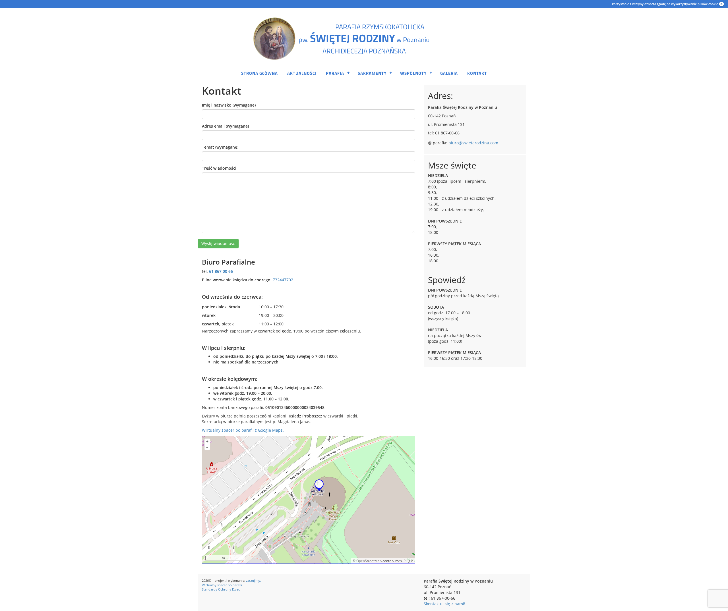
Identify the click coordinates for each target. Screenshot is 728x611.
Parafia (335, 73)
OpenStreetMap (369, 560)
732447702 (283, 279)
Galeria (449, 73)
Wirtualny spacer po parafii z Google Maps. (243, 430)
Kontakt (477, 73)
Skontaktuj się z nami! (444, 603)
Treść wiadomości (219, 168)
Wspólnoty (413, 73)
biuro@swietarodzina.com (473, 143)
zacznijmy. (253, 580)
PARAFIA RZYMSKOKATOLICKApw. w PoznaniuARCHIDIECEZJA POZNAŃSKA (364, 39)
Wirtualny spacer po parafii (222, 585)
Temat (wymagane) (220, 147)
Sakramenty (372, 73)
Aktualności (302, 73)
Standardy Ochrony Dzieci (221, 589)
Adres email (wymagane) (225, 126)
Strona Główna (259, 73)
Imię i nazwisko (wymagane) (229, 105)
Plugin (408, 560)
